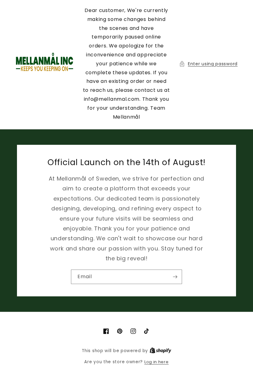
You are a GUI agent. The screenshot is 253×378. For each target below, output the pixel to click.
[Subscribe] (175, 277)
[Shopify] (160, 351)
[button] (208, 64)
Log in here (156, 362)
